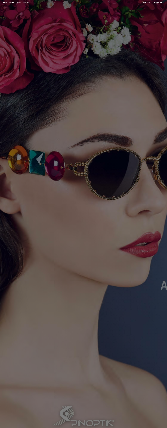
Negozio (5, 2)
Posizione (18, 2)
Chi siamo (11, 2)
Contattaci (26, 2)
